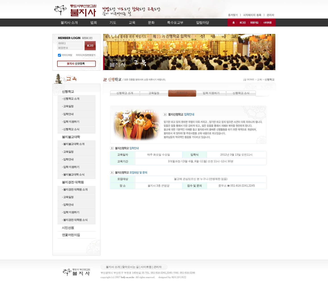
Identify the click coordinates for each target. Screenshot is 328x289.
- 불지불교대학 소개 (73, 144)
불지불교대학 (71, 137)
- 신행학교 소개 (70, 98)
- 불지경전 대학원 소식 (75, 219)
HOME (250, 79)
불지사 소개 (69, 22)
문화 (151, 22)
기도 (113, 22)
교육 (132, 22)
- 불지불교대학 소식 (73, 174)
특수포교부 (175, 22)
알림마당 (202, 22)
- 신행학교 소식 (70, 129)
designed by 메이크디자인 (172, 277)
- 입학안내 (68, 114)
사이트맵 (146, 266)
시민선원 (68, 227)
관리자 (158, 266)
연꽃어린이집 (71, 235)
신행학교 (68, 91)
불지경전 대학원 (73, 182)
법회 (93, 22)
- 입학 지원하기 (70, 121)
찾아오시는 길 (130, 266)
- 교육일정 (68, 106)
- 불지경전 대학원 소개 (75, 189)
